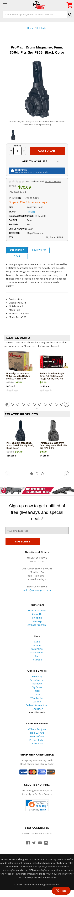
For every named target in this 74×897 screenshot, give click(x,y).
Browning (37, 676)
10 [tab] (56, 404)
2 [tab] (12, 404)
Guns (37, 641)
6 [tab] (34, 404)
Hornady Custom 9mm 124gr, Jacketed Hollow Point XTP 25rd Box (18, 376)
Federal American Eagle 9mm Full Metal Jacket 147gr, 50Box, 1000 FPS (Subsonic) (52, 377)
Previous (7, 404)
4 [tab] (23, 404)
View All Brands (37, 712)
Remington (37, 708)
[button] (37, 805)
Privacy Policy (37, 740)
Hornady (37, 683)
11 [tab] (61, 404)
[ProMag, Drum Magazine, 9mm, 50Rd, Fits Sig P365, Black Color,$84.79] (20, 431)
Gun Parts (37, 648)
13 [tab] (37, 410)
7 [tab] (39, 404)
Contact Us (37, 743)
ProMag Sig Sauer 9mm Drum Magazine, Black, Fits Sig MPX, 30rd (53, 445)
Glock (37, 694)
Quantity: (18, 145)
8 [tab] (45, 404)
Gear (37, 656)
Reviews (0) (39, 249)
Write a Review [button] (53, 181)
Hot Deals (37, 659)
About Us (37, 614)
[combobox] (35, 14)
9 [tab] (50, 404)
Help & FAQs (37, 732)
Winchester (37, 698)
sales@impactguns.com (37, 590)
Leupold (37, 701)
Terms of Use (37, 736)
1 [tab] (31, 473)
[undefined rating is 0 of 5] (17, 181)
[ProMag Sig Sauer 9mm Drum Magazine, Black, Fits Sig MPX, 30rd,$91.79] (54, 431)
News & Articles (37, 610)
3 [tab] (18, 404)
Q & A (16, 256)
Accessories (37, 652)
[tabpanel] (20, 374)
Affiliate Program (37, 624)
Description (17, 249)
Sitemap (37, 621)
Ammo (37, 645)
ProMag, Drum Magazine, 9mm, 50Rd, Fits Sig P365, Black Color (20, 445)
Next (66, 404)
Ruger (37, 690)
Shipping (37, 617)
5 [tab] (29, 404)
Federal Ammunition (37, 705)
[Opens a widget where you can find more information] (61, 891)
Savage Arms (37, 680)
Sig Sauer (37, 687)
